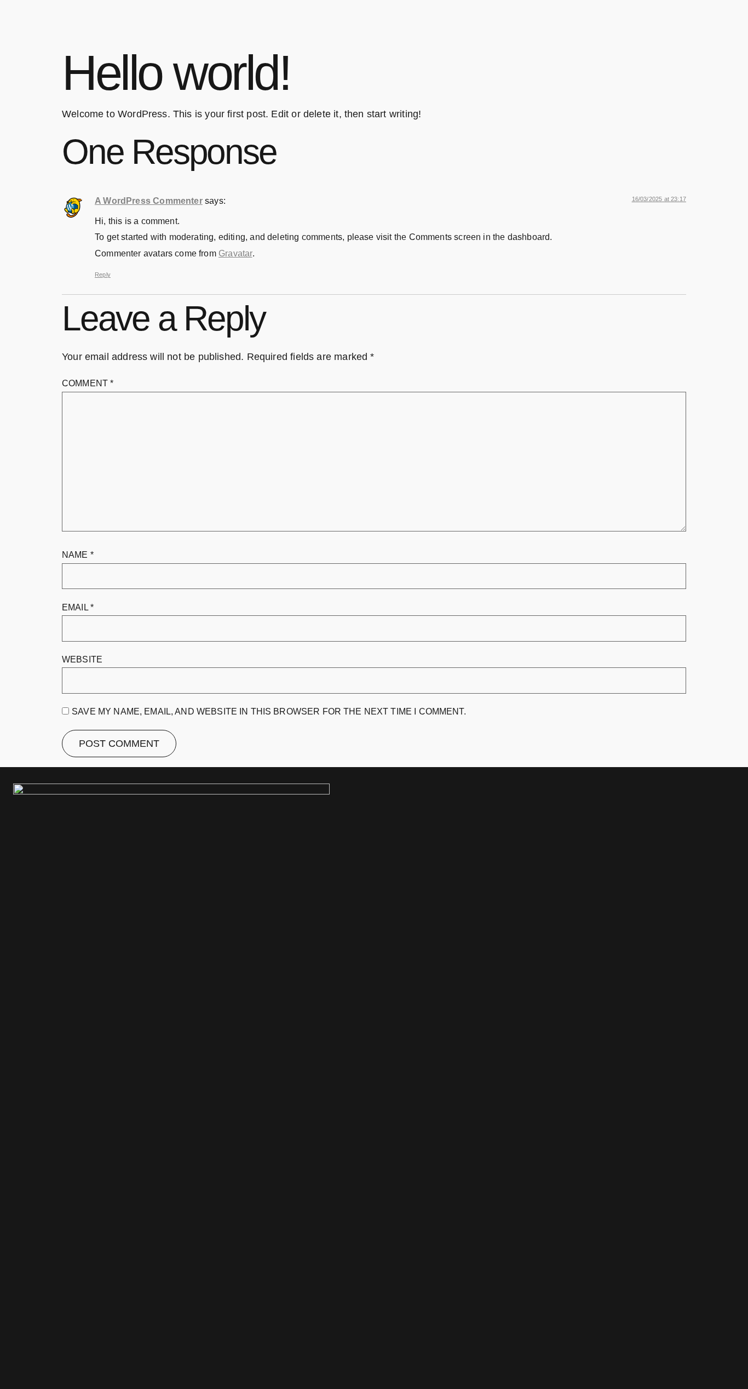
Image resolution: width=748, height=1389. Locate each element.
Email (78, 607)
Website (82, 659)
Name (78, 554)
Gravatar (235, 253)
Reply (103, 274)
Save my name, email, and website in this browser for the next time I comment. (269, 711)
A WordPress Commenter (149, 200)
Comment (87, 383)
